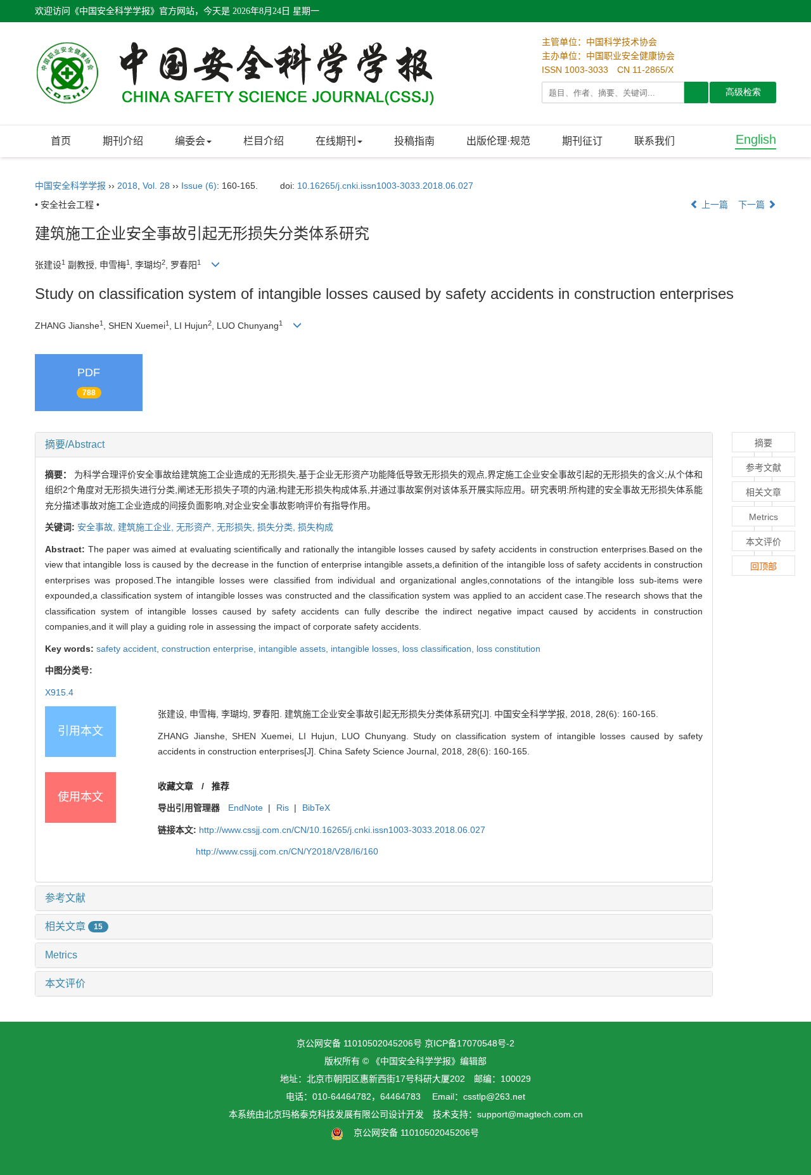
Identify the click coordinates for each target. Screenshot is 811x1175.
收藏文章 (175, 786)
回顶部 (763, 566)
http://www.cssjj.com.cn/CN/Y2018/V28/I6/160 (287, 851)
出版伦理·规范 (498, 141)
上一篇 (713, 205)
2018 (127, 186)
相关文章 (74, 926)
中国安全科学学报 (70, 186)
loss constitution (508, 649)
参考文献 (65, 897)
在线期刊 (336, 141)
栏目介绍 (263, 141)
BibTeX (316, 808)
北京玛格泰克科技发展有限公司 (326, 1114)
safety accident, (129, 649)
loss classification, (439, 649)
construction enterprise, (210, 649)
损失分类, (277, 527)
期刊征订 (582, 141)
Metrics (61, 955)
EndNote (245, 808)
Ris (282, 808)
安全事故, (97, 527)
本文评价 (65, 983)
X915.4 (59, 692)
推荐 (220, 786)
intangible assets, (295, 649)
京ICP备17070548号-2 (469, 1043)
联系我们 (654, 141)
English (756, 139)
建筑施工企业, (147, 527)
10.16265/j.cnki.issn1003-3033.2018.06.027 (385, 186)
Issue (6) (199, 186)
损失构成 (315, 527)
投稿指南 (414, 141)
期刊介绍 (123, 141)
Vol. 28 (156, 186)
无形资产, (196, 527)
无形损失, (237, 527)
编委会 (190, 141)
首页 (61, 141)
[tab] (373, 445)
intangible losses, (366, 649)
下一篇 (752, 205)
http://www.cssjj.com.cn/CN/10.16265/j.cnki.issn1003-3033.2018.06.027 (342, 830)
